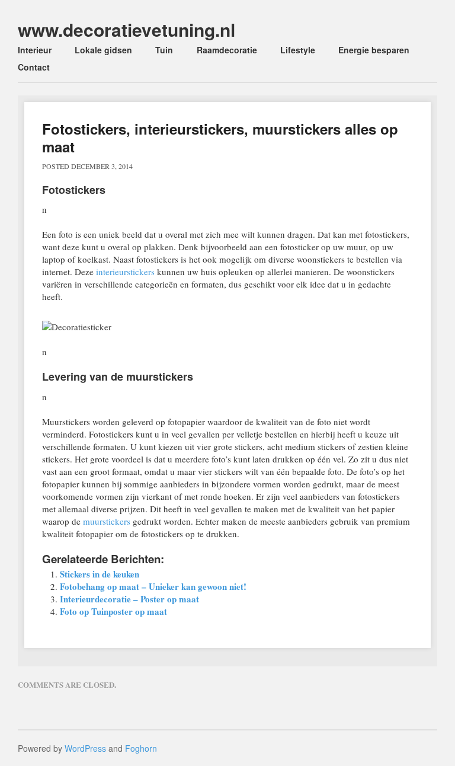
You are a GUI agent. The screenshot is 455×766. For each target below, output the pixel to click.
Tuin (164, 50)
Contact (34, 67)
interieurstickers (125, 271)
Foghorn (141, 748)
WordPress (85, 748)
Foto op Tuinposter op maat (113, 611)
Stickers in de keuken (99, 573)
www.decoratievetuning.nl (126, 29)
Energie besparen (373, 50)
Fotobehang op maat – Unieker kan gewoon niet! (153, 586)
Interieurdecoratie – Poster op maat (129, 598)
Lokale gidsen (103, 50)
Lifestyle (297, 50)
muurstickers (106, 521)
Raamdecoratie (227, 50)
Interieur (35, 50)
